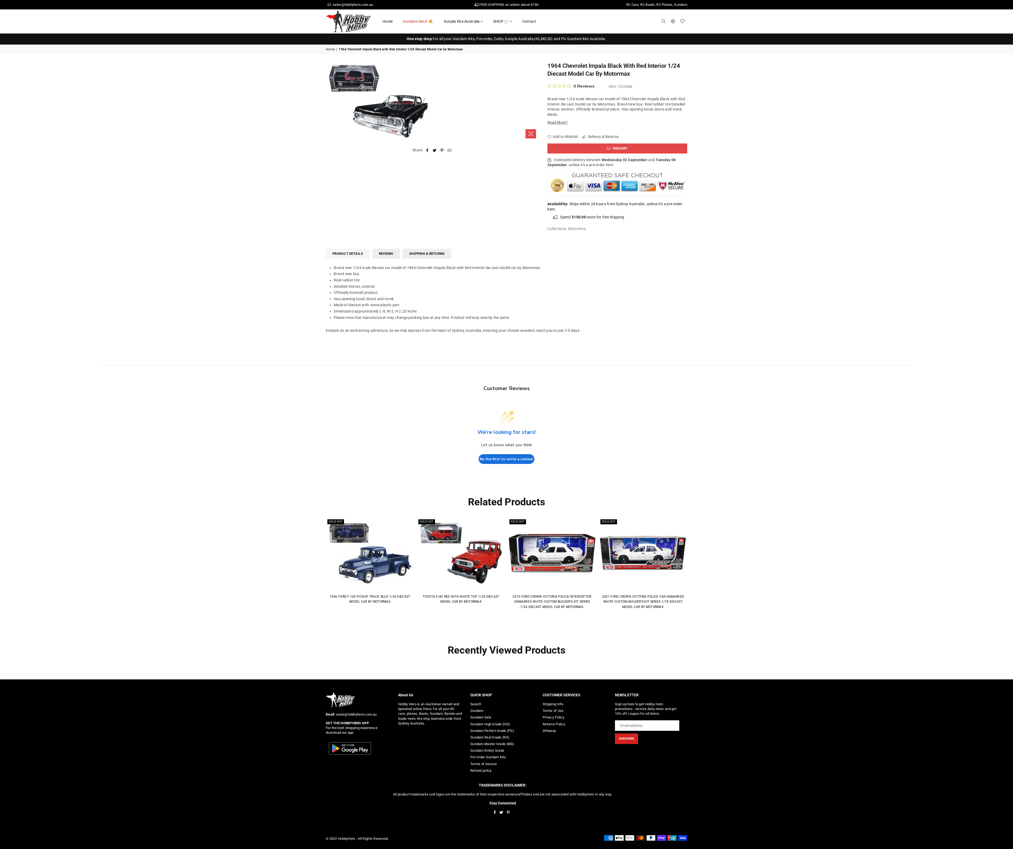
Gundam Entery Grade (487, 750)
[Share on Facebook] (427, 150)
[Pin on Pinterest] (442, 150)
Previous (318, 567)
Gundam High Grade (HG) (490, 724)
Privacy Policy (553, 717)
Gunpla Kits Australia (462, 21)
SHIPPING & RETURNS (427, 254)
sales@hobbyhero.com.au (352, 5)
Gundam (477, 711)
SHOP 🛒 (501, 21)
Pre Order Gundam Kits (488, 757)
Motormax (577, 229)
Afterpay (549, 731)
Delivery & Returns (603, 137)
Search (475, 704)
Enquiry (620, 148)
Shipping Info (553, 704)
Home (388, 21)
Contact (529, 21)
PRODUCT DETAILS (347, 254)
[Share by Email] (450, 150)
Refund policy (481, 771)
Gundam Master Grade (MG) (492, 744)
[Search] (663, 21)
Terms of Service (483, 764)
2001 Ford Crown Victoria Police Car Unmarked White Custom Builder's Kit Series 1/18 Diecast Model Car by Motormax (643, 602)
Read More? (557, 122)
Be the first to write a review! (506, 459)
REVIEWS (386, 254)
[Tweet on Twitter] (435, 150)
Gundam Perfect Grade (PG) (492, 731)
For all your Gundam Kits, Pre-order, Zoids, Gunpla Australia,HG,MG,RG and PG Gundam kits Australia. (506, 39)
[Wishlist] (682, 21)
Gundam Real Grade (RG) (489, 737)
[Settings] (673, 21)
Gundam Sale (480, 717)
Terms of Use (553, 711)
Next (694, 567)
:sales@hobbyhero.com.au (355, 714)
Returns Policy (554, 724)
